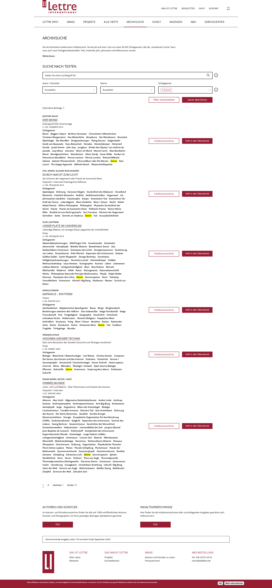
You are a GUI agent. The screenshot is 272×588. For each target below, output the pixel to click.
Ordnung (75, 444)
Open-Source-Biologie (105, 365)
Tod (95, 215)
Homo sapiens (116, 362)
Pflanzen (47, 369)
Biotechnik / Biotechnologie (67, 355)
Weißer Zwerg (104, 468)
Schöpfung (58, 454)
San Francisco (90, 212)
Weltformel (118, 468)
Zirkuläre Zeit (80, 471)
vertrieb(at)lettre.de (201, 560)
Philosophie (86, 205)
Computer (119, 355)
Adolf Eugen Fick (78, 243)
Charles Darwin (104, 355)
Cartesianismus (50, 410)
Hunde (45, 147)
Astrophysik (62, 246)
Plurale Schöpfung (84, 447)
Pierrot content (75, 157)
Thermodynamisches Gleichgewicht (60, 461)
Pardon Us (119, 154)
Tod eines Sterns (89, 461)
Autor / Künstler (51, 83)
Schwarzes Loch (74, 454)
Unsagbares (71, 464)
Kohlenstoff (77, 430)
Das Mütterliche (76, 137)
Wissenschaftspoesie (101, 164)
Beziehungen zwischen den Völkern (60, 311)
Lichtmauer (72, 437)
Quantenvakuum (106, 451)
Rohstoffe (59, 369)
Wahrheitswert (87, 468)
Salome (46, 161)
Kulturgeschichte (50, 123)
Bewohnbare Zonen (99, 246)
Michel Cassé (65, 379)
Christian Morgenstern (54, 137)
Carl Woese (88, 355)
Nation (105, 321)
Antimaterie (118, 403)
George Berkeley (87, 256)
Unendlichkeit (49, 280)
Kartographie (86, 263)
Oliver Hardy (91, 154)
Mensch (110, 266)
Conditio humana (69, 410)
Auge (59, 407)
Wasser (108, 280)
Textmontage (65, 123)
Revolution (63, 325)
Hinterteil (117, 144)
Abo (193, 22)
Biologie (46, 355)
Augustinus (69, 407)
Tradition (116, 325)
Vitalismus (98, 280)
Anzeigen (175, 22)
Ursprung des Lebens (98, 369)
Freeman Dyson (50, 334)
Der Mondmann (107, 137)
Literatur (69, 150)
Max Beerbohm (117, 150)
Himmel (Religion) (86, 318)
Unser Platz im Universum (61, 226)
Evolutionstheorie (61, 420)
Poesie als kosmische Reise (73, 208)
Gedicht (80, 195)
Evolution (90, 359)
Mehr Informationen (234, 583)
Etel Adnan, (49, 170)
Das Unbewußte (89, 311)
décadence (91, 137)
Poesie (54, 208)
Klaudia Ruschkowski (67, 170)
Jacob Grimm (57, 147)
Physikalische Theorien (109, 444)
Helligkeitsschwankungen (55, 260)
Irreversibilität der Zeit (91, 427)
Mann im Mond (84, 150)
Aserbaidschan (50, 308)
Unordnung (57, 464)
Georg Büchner (59, 424)
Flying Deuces (98, 140)
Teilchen (77, 458)
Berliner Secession (77, 133)
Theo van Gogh (91, 458)
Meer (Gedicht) (84, 202)
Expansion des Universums (99, 253)
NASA (71, 270)
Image (71, 22)
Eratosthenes (62, 253)
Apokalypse (48, 191)
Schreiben (47, 215)
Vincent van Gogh (68, 468)
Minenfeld (47, 441)
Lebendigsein (67, 202)
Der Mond (50, 120)
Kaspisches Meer (105, 318)
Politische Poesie (97, 208)
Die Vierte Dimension (66, 413)
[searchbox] (69, 90)
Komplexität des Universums (99, 430)
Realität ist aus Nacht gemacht (65, 212)
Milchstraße (48, 270)
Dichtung (61, 191)
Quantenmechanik (67, 451)
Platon (69, 447)
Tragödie (46, 328)
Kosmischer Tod (99, 198)
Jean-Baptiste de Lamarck (55, 430)
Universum (64, 280)
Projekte (89, 22)
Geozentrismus (77, 424)
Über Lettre (74, 557)
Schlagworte (164, 83)
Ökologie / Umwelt (82, 365)
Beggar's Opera (58, 133)
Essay (45, 233)
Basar (93, 308)
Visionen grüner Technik (61, 338)
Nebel (121, 202)
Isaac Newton (70, 263)
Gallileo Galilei (49, 256)
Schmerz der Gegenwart (111, 212)
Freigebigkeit (70, 314)
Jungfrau (82, 147)
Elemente (47, 195)
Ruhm (74, 325)
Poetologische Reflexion (75, 181)
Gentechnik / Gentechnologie (74, 362)
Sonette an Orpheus (72, 215)
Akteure (46, 400)
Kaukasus (61, 321)
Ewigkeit (76, 420)
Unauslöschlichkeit (109, 215)
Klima (56, 365)
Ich (121, 195)
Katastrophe (73, 198)
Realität (121, 451)
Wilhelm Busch (81, 164)
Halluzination (71, 427)
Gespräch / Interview (52, 181)
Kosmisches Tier (117, 198)
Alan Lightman (50, 222)
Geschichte (99, 314)
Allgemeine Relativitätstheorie (80, 400)
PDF (58, 524)
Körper (85, 198)
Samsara (46, 454)
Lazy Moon (57, 150)
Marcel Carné (101, 150)
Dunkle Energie (97, 413)
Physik (103, 273)
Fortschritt (102, 359)
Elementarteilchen (51, 417)
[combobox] (69, 89)
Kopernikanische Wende (55, 434)
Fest (60, 314)
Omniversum (62, 444)
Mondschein (77, 154)
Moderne (61, 270)
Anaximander (95, 243)
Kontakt (214, 8)
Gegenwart (112, 195)
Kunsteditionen (112, 560)
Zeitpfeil (46, 471)
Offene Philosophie (68, 205)
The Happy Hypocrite (61, 164)
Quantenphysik (87, 451)
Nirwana (117, 441)
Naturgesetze (91, 270)
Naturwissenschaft (109, 270)
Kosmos (99, 263)
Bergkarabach (113, 308)
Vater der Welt (49, 468)
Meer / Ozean (101, 202)
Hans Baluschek (73, 144)
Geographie (85, 314)
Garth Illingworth (68, 256)
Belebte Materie (78, 246)
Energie (67, 417)
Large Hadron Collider (94, 434)
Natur (79, 270)
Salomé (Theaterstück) (63, 161)
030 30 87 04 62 (204, 557)
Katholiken (48, 321)
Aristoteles (109, 243)
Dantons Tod (86, 410)
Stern (105, 277)
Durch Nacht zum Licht (60, 174)
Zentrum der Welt (62, 471)
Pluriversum (101, 447)
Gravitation (103, 256)
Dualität (83, 413)
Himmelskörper (102, 144)
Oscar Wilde (106, 154)
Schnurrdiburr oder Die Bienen (93, 161)
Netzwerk (73, 560)
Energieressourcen (103, 249)
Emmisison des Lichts (81, 249)
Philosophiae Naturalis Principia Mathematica (74, 273)
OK (220, 583)
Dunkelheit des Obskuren (100, 191)
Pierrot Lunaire (93, 157)
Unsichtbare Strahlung (90, 464)
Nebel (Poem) (49, 205)
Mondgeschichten (59, 154)
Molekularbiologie (64, 441)
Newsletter (188, 8)
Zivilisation (116, 369)
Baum (45, 133)
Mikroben (66, 365)
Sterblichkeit (48, 458)
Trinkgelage (59, 328)
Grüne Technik (99, 362)
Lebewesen (119, 263)
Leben (108, 263)
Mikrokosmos (111, 437)
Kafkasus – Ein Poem (57, 294)
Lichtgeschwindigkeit (71, 266)
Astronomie (48, 246)
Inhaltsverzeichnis (164, 141)
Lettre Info (50, 22)
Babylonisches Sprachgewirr (74, 308)
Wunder (71, 328)
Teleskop (114, 277)
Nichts (45, 273)
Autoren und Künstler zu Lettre (160, 557)
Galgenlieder (113, 140)
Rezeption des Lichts (63, 277)
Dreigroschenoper (80, 140)
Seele (57, 215)
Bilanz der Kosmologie (88, 407)
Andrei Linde (104, 400)
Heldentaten (68, 318)
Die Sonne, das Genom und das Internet (63, 359)
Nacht (113, 202)
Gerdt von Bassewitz (52, 144)
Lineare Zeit (86, 437)
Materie (98, 437)
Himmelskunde (53, 383)
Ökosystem (48, 444)
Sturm (68, 458)
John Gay (71, 147)
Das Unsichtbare (103, 410)
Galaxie (119, 253)
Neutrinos (80, 441)
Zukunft (46, 372)
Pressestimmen (152, 560)
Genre (103, 83)
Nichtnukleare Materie (99, 441)
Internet (46, 365)
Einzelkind (120, 191)
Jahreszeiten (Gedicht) (53, 198)
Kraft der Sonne (50, 202)
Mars (86, 266)
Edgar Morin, (50, 379)
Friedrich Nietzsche (64, 195)
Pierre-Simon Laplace (53, 447)
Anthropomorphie (61, 403)
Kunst (156, 22)
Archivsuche (135, 22)
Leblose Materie (50, 266)
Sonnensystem (92, 277)
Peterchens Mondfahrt (54, 157)
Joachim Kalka (50, 116)
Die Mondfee (62, 140)
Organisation (89, 444)
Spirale (113, 454)
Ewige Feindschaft (109, 311)
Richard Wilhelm (111, 157)
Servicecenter (214, 22)
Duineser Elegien (76, 191)
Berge (101, 308)
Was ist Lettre (169, 8)
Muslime (95, 321)
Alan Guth (58, 400)
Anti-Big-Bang (103, 403)
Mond (45, 154)
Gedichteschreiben (95, 195)
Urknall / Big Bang (81, 280)
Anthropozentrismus (83, 403)
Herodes (88, 144)
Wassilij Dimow (50, 290)
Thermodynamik (109, 458)
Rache (53, 325)
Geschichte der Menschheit (101, 424)
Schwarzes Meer (87, 325)
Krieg (70, 321)
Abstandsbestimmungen (55, 243)
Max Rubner (97, 266)
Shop (202, 8)
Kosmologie (75, 434)
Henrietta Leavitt (79, 260)
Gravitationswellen (52, 427)
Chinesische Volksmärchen (102, 133)
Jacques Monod (112, 427)
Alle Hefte (111, 22)
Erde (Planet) (77, 253)
